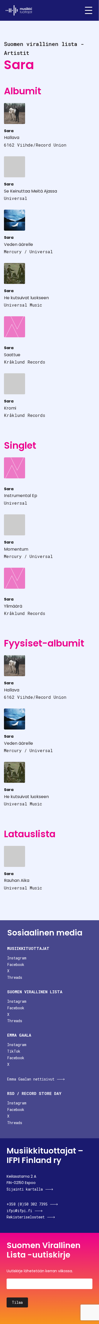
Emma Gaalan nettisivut (30, 1079)
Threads (14, 977)
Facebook (15, 964)
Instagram (16, 957)
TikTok (13, 1051)
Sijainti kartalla (25, 1189)
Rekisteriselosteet (26, 1216)
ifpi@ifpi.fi (19, 1210)
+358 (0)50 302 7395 (27, 1204)
